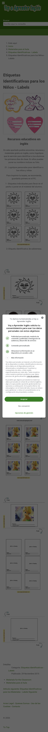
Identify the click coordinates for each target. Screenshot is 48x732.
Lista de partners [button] (33, 376)
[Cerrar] (42, 317)
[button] (24, 358)
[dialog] (24, 366)
